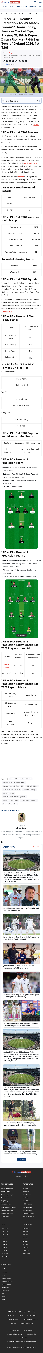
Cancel (36, 22)
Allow (25, 22)
